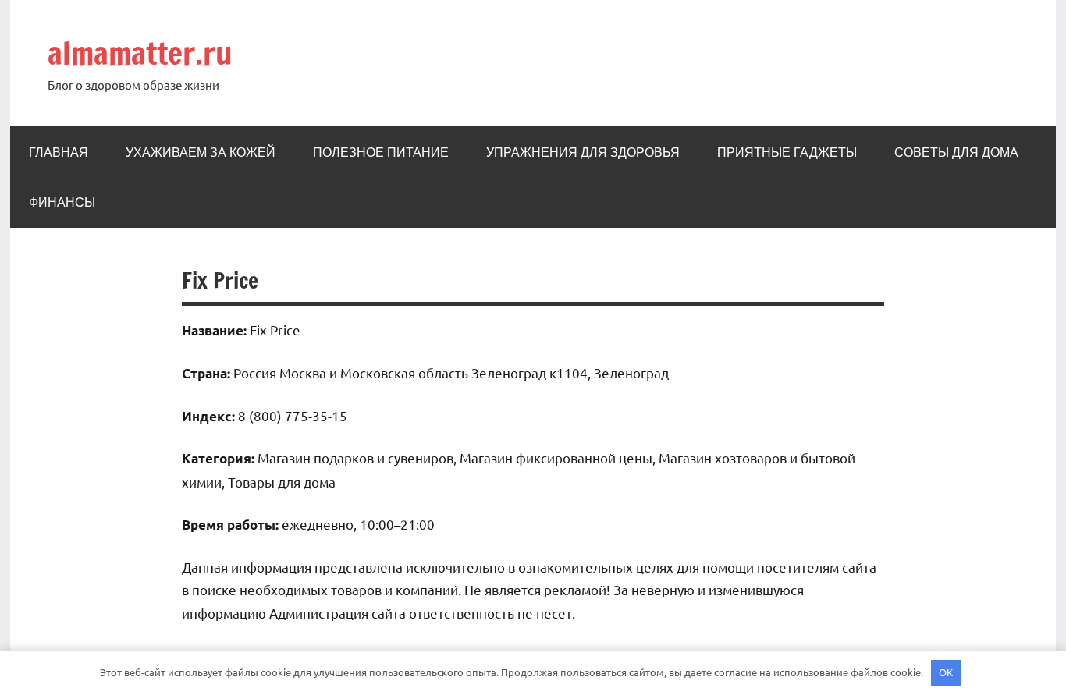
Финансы (62, 202)
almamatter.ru (140, 52)
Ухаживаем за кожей (200, 152)
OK (946, 672)
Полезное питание (381, 152)
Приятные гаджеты (787, 152)
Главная (58, 152)
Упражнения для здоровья (583, 152)
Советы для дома (956, 152)
